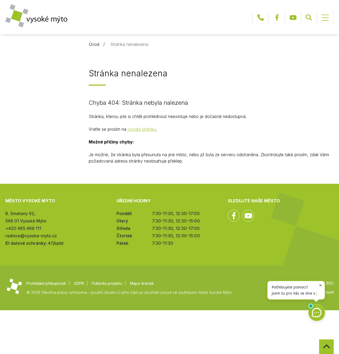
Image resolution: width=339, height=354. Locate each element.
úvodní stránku (142, 129)
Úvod (94, 44)
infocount (325, 292)
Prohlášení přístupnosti (46, 283)
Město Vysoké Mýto (36, 15)
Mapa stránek (142, 283)
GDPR (79, 283)
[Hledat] (309, 17)
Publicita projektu (107, 283)
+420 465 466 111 (261, 17)
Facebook (277, 17)
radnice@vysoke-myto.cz (31, 235)
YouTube (293, 17)
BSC (330, 283)
